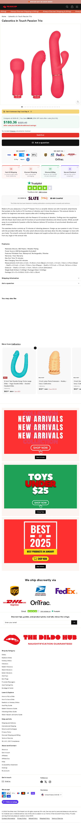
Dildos (4, 655)
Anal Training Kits (7, 685)
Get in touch (6, 753)
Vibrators (5, 664)
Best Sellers (40, 566)
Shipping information (10, 278)
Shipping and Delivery (9, 723)
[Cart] (72, 7)
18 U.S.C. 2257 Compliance (10, 741)
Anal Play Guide (7, 705)
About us (5, 749)
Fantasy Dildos (7, 661)
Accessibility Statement (10, 765)
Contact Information (8, 818)
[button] (21, 155)
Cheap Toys (40, 512)
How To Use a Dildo (8, 699)
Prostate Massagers (8, 682)
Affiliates (5, 755)
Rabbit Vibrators (7, 667)
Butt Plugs (5, 679)
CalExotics (15, 344)
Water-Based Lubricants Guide (12, 715)
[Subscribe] (74, 622)
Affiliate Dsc (6, 759)
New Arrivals (40, 457)
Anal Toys (5, 676)
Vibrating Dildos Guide (9, 711)
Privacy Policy (6, 732)
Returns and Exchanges (9, 729)
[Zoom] (78, 102)
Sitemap (4, 768)
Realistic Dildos (7, 658)
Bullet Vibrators (7, 673)
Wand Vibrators (7, 670)
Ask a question (8, 283)
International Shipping (9, 726)
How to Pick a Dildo (8, 696)
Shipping (13, 131)
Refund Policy (33, 818)
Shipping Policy (45, 818)
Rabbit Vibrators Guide (9, 708)
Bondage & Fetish (7, 688)
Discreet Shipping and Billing (11, 735)
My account (5, 771)
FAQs (3, 762)
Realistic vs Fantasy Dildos (10, 702)
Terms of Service (7, 738)
